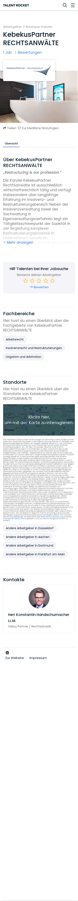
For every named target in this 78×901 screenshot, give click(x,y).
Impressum (38, 658)
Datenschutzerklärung (52, 516)
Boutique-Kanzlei (39, 27)
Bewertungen (30, 52)
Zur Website (15, 658)
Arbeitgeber (12, 27)
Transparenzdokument (14, 518)
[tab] (11, 143)
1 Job (7, 52)
